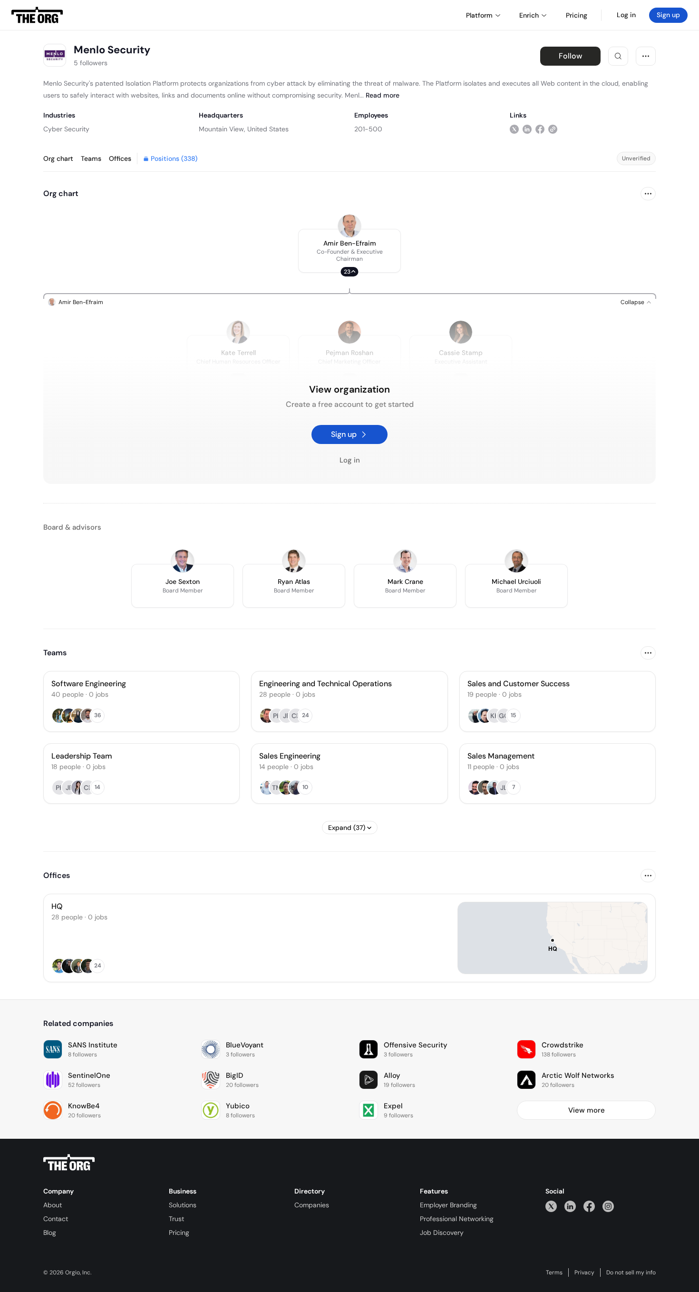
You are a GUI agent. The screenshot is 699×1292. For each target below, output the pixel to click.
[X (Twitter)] (551, 1206)
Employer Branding (448, 1205)
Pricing (179, 1232)
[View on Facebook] (539, 128)
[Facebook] (589, 1206)
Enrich (529, 15)
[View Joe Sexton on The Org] (182, 561)
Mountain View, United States (244, 129)
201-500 (368, 129)
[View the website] (552, 128)
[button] (349, 251)
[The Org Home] (37, 15)
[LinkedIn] (570, 1206)
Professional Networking (457, 1218)
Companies (311, 1205)
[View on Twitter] (514, 128)
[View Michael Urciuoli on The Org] (516, 561)
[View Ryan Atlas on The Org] (294, 561)
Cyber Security (66, 129)
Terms (554, 1272)
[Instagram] (608, 1206)
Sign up (668, 14)
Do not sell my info (631, 1272)
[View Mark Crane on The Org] (405, 561)
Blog (49, 1232)
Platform (479, 15)
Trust (176, 1218)
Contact (55, 1218)
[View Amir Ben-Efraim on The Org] (349, 226)
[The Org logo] (69, 1162)
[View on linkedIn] (527, 128)
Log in (626, 14)
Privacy (584, 1272)
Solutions (182, 1205)
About (52, 1205)
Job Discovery (442, 1232)
